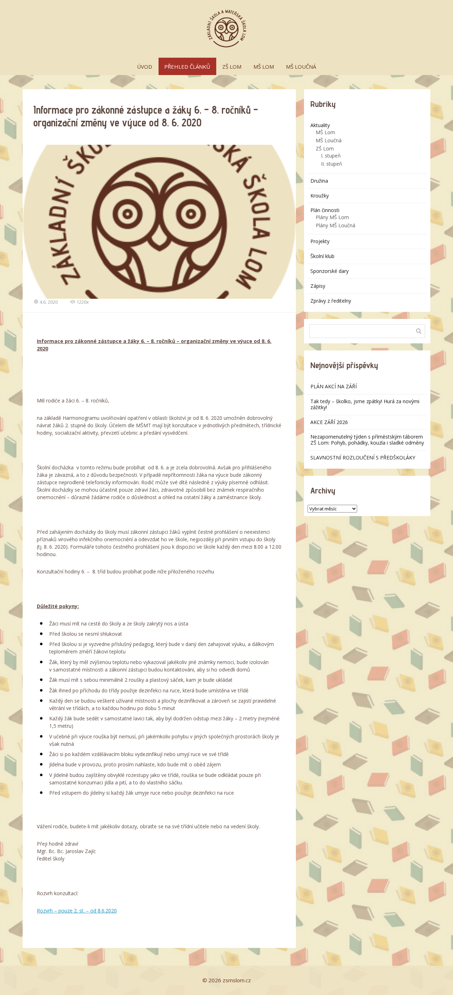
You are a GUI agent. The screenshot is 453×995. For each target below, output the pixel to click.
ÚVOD (144, 66)
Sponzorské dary (329, 271)
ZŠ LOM (231, 66)
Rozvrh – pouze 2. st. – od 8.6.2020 (77, 910)
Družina (319, 180)
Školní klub (322, 256)
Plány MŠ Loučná (335, 225)
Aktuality (320, 125)
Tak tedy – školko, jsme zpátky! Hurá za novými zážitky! (364, 404)
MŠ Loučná (329, 140)
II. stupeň (331, 163)
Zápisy (317, 285)
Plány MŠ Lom (332, 217)
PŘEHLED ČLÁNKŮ (187, 66)
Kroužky (319, 195)
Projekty (319, 241)
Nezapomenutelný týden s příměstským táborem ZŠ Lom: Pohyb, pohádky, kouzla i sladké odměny (367, 439)
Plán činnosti (324, 210)
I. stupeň (331, 155)
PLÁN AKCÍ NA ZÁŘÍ (333, 386)
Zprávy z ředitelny (330, 300)
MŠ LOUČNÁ (301, 66)
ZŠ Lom (325, 148)
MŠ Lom (325, 132)
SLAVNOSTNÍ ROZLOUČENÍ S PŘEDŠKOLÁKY (362, 457)
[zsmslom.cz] (226, 29)
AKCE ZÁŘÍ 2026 (329, 422)
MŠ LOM (263, 66)
